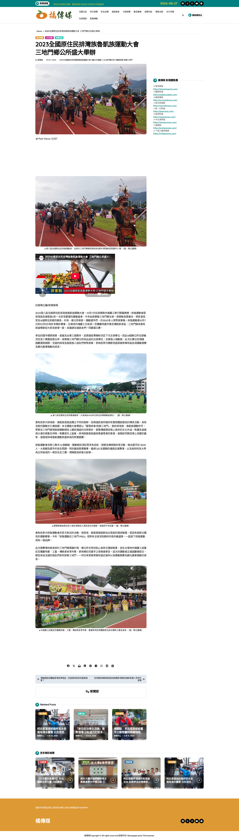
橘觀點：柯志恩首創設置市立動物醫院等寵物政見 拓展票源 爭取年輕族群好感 (129, 734)
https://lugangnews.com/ (164, 117)
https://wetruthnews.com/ (165, 105)
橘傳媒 (42, 821)
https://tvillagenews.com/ (164, 133)
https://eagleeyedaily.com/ (165, 94)
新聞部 (94, 691)
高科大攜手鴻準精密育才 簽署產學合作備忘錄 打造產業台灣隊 (93, 782)
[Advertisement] (91, 158)
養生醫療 (137, 11)
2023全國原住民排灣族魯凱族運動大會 (75, 60)
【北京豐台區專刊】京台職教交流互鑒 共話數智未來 (50, 782)
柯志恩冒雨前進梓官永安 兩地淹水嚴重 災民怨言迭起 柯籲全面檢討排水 (52, 732)
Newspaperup (134, 835)
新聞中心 (40, 736)
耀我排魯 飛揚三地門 (125, 60)
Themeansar (148, 835)
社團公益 (83, 11)
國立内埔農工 (97, 60)
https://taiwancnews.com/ (165, 122)
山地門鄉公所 (109, 60)
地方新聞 (94, 11)
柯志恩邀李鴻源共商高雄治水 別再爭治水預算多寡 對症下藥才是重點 (136, 782)
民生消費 (105, 11)
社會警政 (83, 18)
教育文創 (159, 11)
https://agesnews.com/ (163, 111)
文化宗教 (170, 11)
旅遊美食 (116, 11)
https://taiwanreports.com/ (165, 89)
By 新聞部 (39, 60)
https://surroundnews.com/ (165, 100)
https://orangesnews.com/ (165, 128)
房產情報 (94, 18)
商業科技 (148, 11)
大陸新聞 (126, 11)
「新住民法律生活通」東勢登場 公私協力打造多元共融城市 (90, 732)
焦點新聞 (129, 762)
